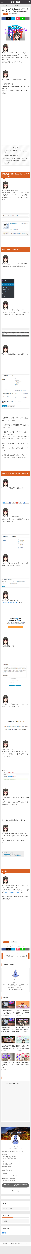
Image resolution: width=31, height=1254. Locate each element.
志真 (15, 979)
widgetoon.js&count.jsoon (10, 602)
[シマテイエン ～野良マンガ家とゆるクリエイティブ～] (15, 2)
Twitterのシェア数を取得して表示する (16, 158)
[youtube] (15, 1191)
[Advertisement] (15, 124)
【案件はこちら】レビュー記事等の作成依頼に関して (15, 1185)
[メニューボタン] (2, 2)
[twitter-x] (13, 1191)
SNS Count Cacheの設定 (12, 155)
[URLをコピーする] (27, 18)
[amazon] (18, 1191)
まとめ (7, 163)
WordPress (5, 13)
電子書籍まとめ (6, 1233)
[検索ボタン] (29, 2)
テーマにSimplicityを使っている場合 (17, 160)
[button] (4, 18)
